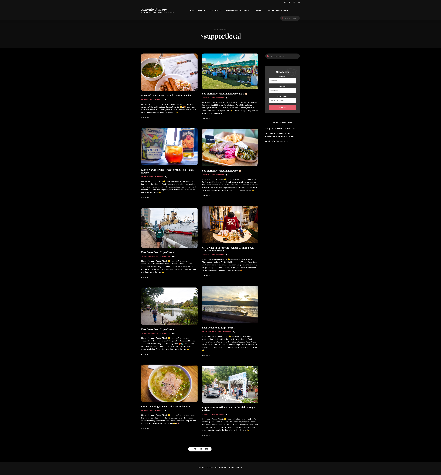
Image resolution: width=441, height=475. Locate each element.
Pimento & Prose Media (278, 10)
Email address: (282, 96)
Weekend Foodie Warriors (152, 100)
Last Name (282, 87)
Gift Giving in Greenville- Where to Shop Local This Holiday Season (228, 249)
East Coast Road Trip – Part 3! (158, 252)
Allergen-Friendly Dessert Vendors (280, 128)
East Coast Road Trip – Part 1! (218, 327)
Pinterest (294, 2)
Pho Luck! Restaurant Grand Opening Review (166, 95)
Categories (215, 10)
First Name (282, 77)
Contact (258, 10)
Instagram (285, 2)
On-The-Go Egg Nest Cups (276, 141)
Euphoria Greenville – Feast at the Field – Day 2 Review (228, 409)
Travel (144, 256)
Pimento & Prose (154, 9)
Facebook (289, 2)
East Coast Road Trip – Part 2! (157, 329)
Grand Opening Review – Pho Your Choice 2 (165, 406)
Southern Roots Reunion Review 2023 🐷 (224, 93)
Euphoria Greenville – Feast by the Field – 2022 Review (167, 171)
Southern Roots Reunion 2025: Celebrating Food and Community (279, 135)
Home (192, 10)
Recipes (201, 10)
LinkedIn (299, 2)
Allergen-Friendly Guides (237, 10)
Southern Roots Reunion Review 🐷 (222, 170)
